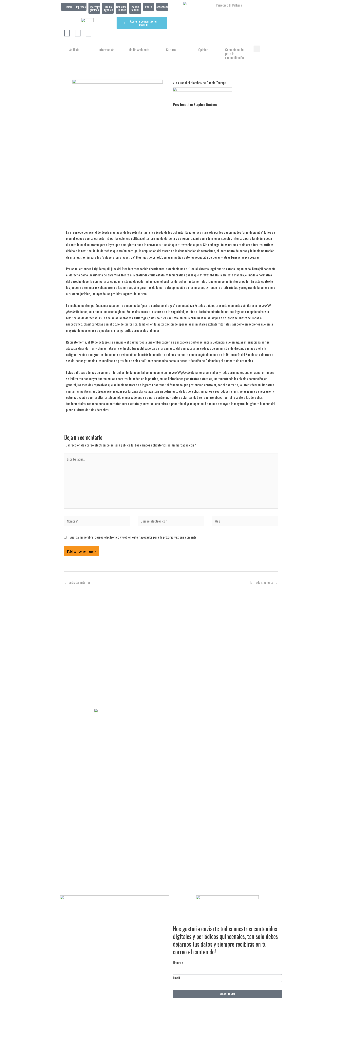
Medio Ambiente (139, 49)
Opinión (203, 49)
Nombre (178, 962)
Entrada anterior (77, 582)
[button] (257, 49)
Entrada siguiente (263, 582)
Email (176, 977)
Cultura (171, 49)
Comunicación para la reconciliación (234, 53)
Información (106, 49)
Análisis (74, 49)
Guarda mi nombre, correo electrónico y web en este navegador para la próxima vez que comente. (133, 537)
